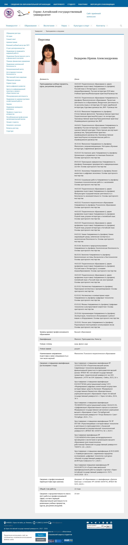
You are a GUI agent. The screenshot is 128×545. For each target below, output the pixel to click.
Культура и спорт (81, 25)
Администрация (11, 42)
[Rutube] (103, 522)
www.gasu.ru (58, 532)
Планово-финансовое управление (18, 61)
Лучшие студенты (12, 122)
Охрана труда (11, 83)
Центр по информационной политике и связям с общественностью (15, 91)
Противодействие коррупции (16, 77)
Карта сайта (8, 526)
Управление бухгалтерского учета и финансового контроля (18, 57)
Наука (64, 25)
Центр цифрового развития (15, 86)
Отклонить (40, 540)
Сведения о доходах (13, 125)
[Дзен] (107, 522)
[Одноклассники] (99, 522)
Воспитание (49, 25)
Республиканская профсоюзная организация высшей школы (17, 118)
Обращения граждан (13, 80)
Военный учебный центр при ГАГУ (17, 45)
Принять (41, 535)
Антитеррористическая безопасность (14, 73)
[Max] (111, 522)
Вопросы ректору (12, 128)
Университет (12, 25)
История (9, 36)
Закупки (9, 104)
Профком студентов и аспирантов (14, 113)
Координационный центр (15, 69)
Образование (31, 25)
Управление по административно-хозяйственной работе (18, 100)
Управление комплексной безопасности (15, 65)
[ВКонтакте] (92, 522)
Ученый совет (11, 39)
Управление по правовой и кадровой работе (15, 52)
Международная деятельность (17, 96)
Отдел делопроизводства (15, 48)
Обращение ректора (13, 33)
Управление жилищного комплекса (14, 108)
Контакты (100, 25)
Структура (9, 131)
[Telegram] (96, 522)
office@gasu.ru (57, 523)
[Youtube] (88, 522)
